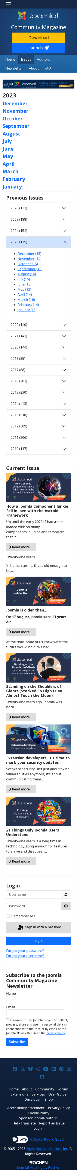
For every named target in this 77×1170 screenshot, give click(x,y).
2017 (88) (18, 369)
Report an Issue (52, 1123)
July (7, 141)
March (10, 171)
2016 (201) (19, 381)
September (16, 126)
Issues (26, 59)
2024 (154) (19, 230)
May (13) (24, 289)
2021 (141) (19, 336)
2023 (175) (19, 242)
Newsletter (14, 68)
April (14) (25, 294)
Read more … (22, 547)
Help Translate (24, 1123)
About (34, 68)
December (15, 103)
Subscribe (17, 1041)
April (9, 163)
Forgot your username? (25, 955)
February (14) (28, 304)
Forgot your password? (25, 950)
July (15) (24, 279)
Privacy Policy (55, 1033)
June (8, 148)
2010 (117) (19, 448)
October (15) (28, 263)
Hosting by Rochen (38, 1167)
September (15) (30, 269)
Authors (43, 59)
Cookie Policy (38, 1113)
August (11, 133)
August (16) (27, 274)
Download (38, 37)
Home (10, 59)
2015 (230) (19, 392)
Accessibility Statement (25, 1108)
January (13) (27, 309)
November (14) (29, 258)
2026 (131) (19, 208)
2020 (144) (19, 347)
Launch (35, 48)
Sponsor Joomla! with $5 (38, 1118)
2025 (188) (19, 219)
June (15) (24, 284)
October (13, 118)
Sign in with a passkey (42, 927)
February (14, 179)
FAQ (47, 68)
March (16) (26, 299)
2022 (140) (19, 324)
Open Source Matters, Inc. (47, 1148)
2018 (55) (18, 358)
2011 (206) (19, 437)
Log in (38, 940)
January (12, 186)
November (15, 110)
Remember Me (23, 916)
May (8, 156)
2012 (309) (19, 426)
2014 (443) (19, 403)
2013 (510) (19, 415)
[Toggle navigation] (9, 4)
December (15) (29, 253)
